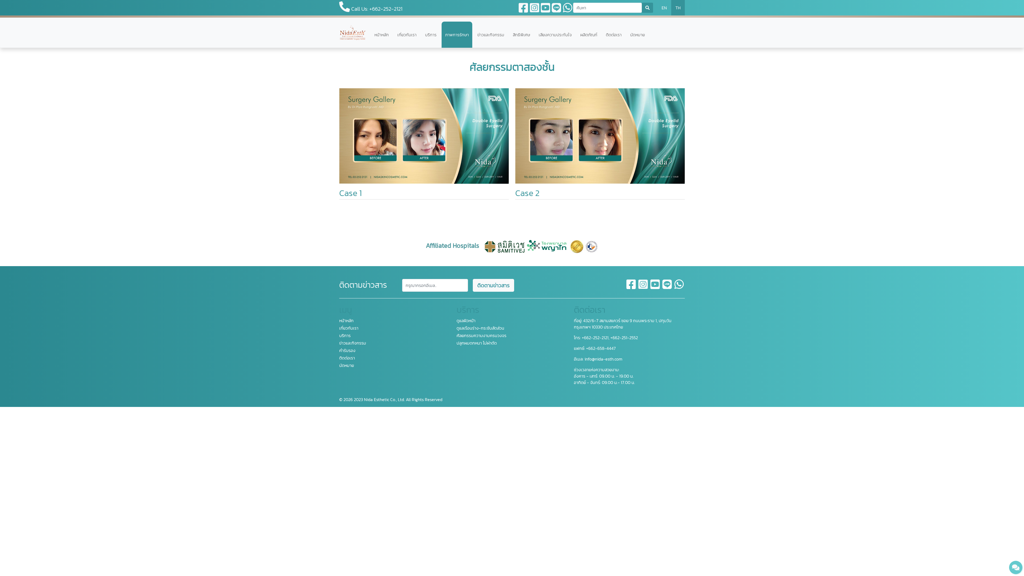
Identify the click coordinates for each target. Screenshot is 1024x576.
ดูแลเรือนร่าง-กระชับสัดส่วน (480, 328)
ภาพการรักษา (457, 34)
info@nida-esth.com (603, 359)
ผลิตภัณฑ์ (588, 34)
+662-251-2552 (623, 337)
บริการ (431, 34)
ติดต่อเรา (614, 34)
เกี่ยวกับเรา (407, 34)
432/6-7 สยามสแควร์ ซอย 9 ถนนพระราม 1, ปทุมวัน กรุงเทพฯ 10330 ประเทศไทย (622, 323)
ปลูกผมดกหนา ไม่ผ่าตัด (477, 343)
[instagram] (643, 287)
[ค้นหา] (647, 8)
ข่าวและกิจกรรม (490, 34)
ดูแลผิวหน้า (466, 320)
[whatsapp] (679, 287)
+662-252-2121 (595, 337)
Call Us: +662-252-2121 (376, 9)
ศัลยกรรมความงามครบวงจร (481, 335)
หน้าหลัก (381, 34)
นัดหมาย (637, 34)
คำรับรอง (347, 350)
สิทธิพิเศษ (521, 34)
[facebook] (631, 287)
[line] (667, 287)
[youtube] (655, 287)
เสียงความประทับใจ (555, 34)
